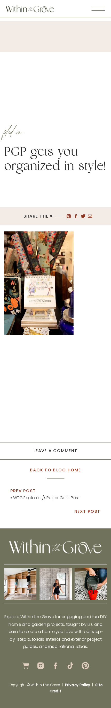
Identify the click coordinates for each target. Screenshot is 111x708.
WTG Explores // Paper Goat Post (46, 497)
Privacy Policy (77, 684)
